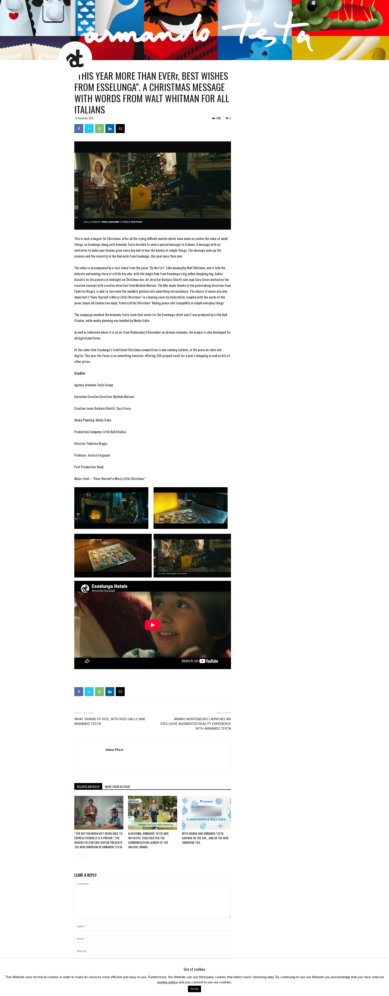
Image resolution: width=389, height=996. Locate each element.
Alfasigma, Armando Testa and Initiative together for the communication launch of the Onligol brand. (148, 840)
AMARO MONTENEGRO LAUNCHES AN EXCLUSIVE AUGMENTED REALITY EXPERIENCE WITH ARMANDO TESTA (196, 724)
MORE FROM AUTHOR (117, 786)
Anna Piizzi (114, 749)
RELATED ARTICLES (88, 786)
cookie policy (167, 982)
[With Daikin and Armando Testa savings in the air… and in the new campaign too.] (206, 813)
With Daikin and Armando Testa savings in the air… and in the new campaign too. (205, 838)
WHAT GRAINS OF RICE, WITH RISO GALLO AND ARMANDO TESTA (109, 721)
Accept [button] (194, 988)
